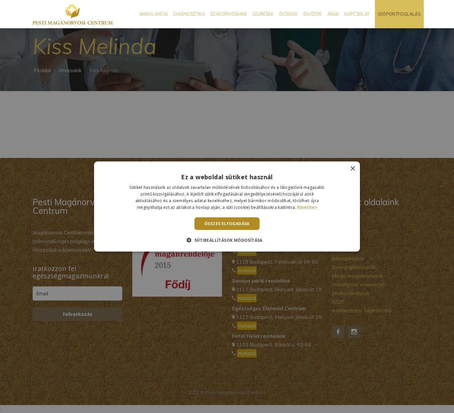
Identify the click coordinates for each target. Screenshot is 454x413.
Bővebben (307, 207)
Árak (333, 14)
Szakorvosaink (228, 14)
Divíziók (312, 14)
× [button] (352, 168)
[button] (227, 239)
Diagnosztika (189, 14)
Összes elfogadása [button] (227, 223)
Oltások (288, 14)
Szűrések (263, 14)
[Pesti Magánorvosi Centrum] (73, 14)
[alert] (227, 206)
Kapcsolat (357, 14)
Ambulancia (153, 14)
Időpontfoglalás (399, 14)
